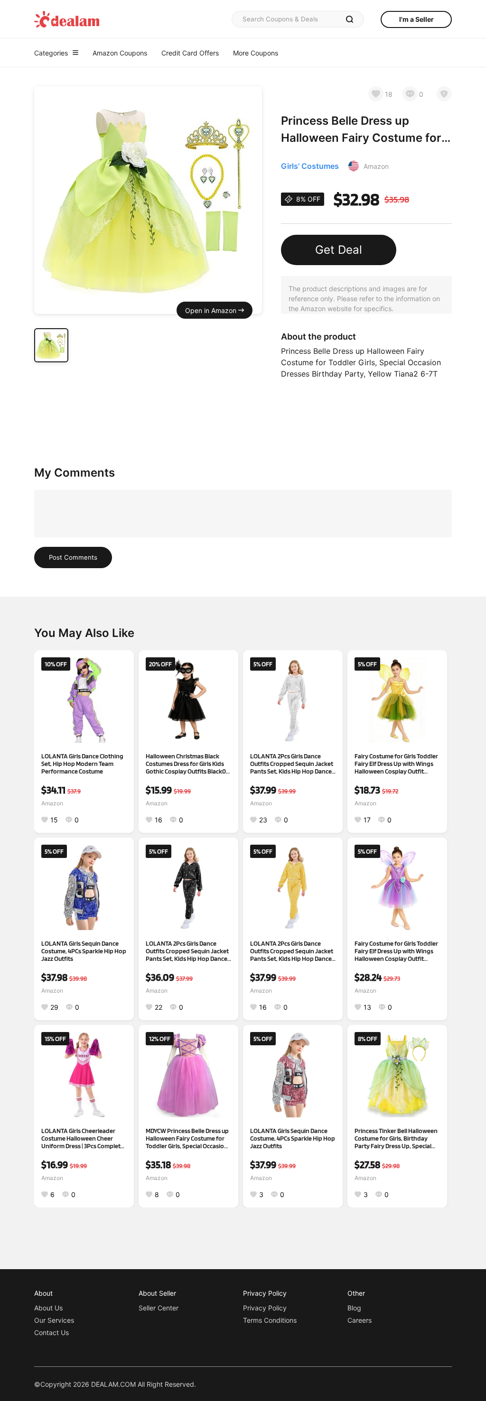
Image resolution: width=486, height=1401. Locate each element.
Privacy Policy (265, 1308)
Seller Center (158, 1308)
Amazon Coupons (120, 53)
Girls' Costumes (310, 166)
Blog (354, 1308)
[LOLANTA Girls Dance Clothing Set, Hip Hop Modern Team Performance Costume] (84, 700)
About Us (48, 1308)
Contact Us (51, 1332)
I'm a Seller (416, 19)
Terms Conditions (270, 1320)
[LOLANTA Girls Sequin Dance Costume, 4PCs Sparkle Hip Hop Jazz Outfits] (84, 887)
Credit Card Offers (190, 53)
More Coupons (255, 53)
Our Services (54, 1320)
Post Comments (73, 557)
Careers (359, 1320)
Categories (51, 53)
